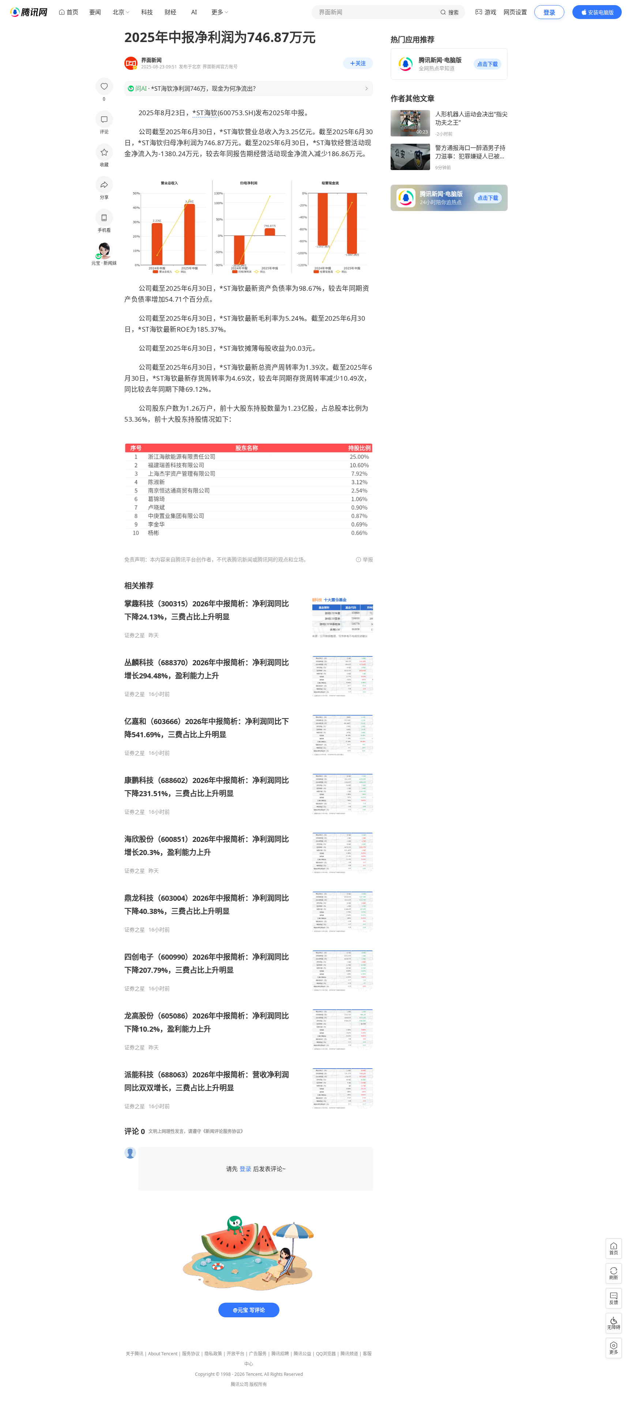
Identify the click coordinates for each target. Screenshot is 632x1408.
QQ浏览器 (326, 1354)
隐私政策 (213, 1354)
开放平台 (235, 1354)
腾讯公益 (302, 1354)
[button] (487, 64)
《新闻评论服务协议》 (223, 1131)
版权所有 (258, 1384)
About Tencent (162, 1354)
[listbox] (248, 845)
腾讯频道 (349, 1354)
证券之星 (134, 635)
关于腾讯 (134, 1354)
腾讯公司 (239, 1384)
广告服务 (258, 1354)
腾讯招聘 (280, 1354)
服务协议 (191, 1354)
